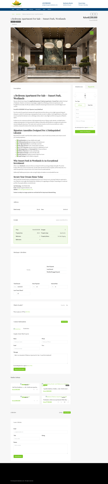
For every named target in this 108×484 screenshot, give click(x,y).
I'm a (43, 345)
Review (15, 442)
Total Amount (17, 283)
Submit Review (18, 456)
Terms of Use (29, 365)
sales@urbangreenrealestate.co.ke (49, 5)
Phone (43, 338)
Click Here (28, 312)
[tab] (92, 33)
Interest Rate (54, 283)
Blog (44, 9)
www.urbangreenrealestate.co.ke (25, 189)
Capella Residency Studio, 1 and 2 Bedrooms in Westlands (58, 389)
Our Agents (38, 9)
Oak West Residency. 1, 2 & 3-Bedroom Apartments (25, 387)
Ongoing (18, 21)
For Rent (25, 9)
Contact (49, 9)
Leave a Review (67, 412)
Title (15, 435)
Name (15, 338)
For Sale (31, 9)
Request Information (19, 369)
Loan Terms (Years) (18, 290)
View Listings (64, 321)
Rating (43, 435)
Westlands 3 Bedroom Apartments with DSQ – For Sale (57, 400)
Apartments (18, 14)
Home (13, 9)
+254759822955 (46, 3)
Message (16, 352)
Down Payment (36, 283)
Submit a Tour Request (85, 131)
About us (18, 9)
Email (15, 345)
